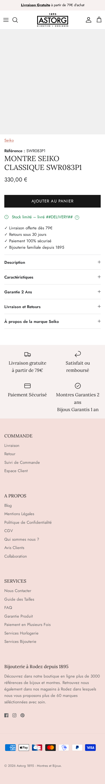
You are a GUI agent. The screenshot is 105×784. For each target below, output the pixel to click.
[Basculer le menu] (6, 20)
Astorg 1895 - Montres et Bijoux (39, 765)
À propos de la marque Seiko (31, 322)
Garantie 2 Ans (18, 292)
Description (14, 262)
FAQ (8, 608)
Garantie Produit (18, 616)
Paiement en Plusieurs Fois (27, 625)
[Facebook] (6, 715)
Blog (8, 505)
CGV (8, 531)
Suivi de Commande (22, 462)
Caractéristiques (18, 277)
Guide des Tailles (19, 599)
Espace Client (16, 471)
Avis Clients (14, 548)
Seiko (9, 140)
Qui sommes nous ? (21, 539)
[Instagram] (14, 715)
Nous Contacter (17, 591)
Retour (9, 454)
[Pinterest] (22, 715)
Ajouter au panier (53, 201)
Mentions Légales (19, 514)
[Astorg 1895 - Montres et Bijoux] (52, 20)
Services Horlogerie (21, 633)
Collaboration (15, 556)
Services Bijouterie (20, 641)
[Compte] (87, 20)
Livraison (11, 445)
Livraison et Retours (22, 307)
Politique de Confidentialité (28, 522)
